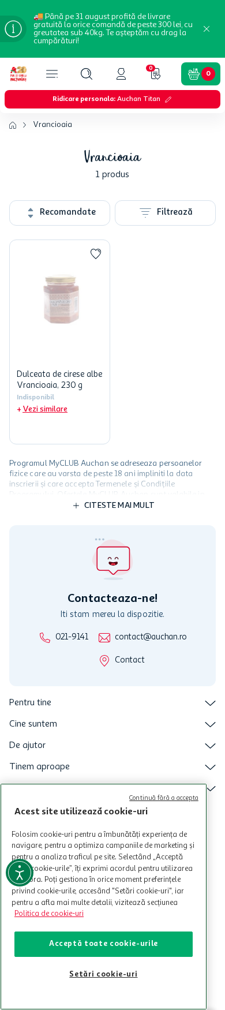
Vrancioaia (52, 125)
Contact (129, 660)
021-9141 (71, 637)
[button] (86, 74)
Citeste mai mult (119, 506)
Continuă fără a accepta (163, 798)
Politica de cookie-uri (49, 914)
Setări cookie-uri (103, 974)
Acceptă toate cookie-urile (103, 944)
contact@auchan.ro (151, 637)
